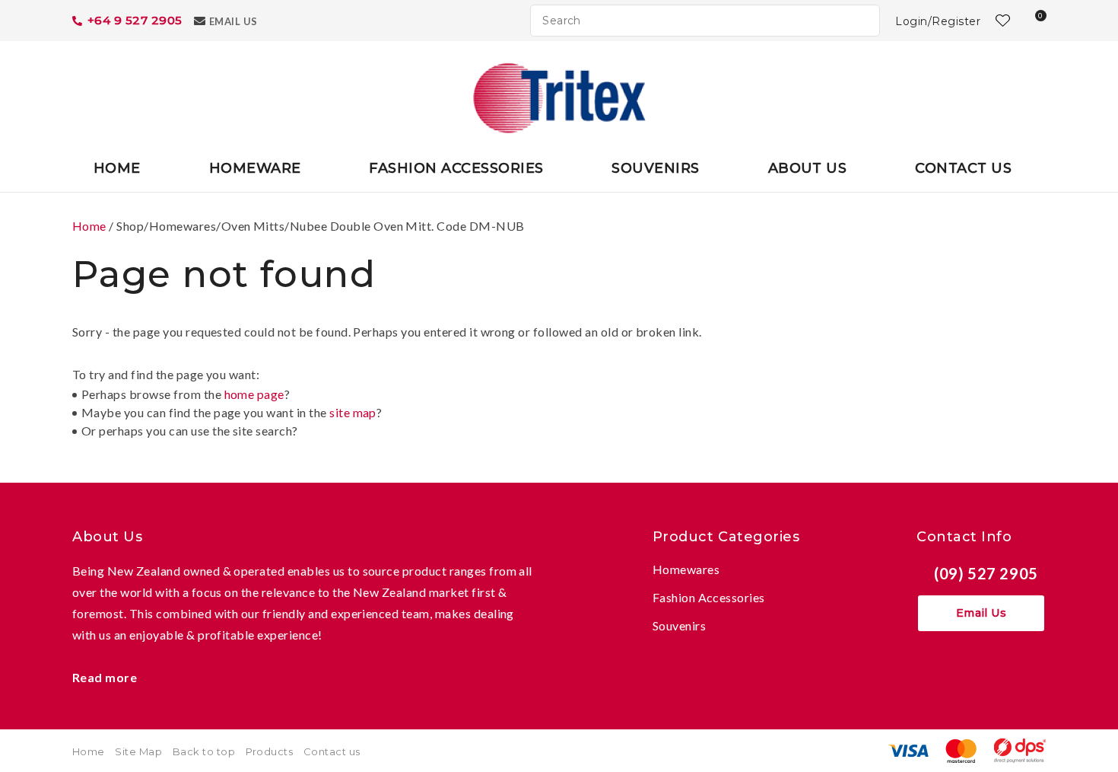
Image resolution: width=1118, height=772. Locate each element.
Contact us (331, 751)
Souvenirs (655, 168)
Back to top (204, 751)
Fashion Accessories (456, 168)
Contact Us (963, 168)
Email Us (233, 21)
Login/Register (937, 21)
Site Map (138, 751)
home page (254, 394)
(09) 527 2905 (986, 573)
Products (270, 751)
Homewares (686, 569)
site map (352, 412)
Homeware (255, 168)
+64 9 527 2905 (135, 20)
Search (861, 21)
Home (117, 168)
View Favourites (1001, 20)
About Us (807, 168)
